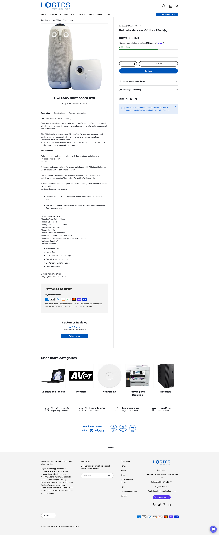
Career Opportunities (129, 491)
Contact (108, 14)
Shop (89, 14)
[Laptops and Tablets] (53, 376)
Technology (54, 14)
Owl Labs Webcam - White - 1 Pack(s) (62, 20)
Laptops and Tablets (53, 391)
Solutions (68, 14)
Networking (109, 391)
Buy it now (148, 71)
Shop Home (44, 20)
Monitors (81, 391)
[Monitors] (81, 376)
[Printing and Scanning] (137, 376)
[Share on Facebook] (131, 99)
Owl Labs (122, 26)
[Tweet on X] (126, 99)
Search (123, 470)
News (99, 14)
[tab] (45, 113)
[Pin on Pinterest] (135, 99)
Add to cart (158, 64)
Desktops (165, 391)
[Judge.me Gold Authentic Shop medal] (123, 428)
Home (43, 14)
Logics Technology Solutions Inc (56, 526)
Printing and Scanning (137, 393)
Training (81, 14)
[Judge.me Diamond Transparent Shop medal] (113, 428)
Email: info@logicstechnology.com (162, 491)
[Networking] (109, 376)
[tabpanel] (74, 197)
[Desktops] (166, 376)
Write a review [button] (74, 336)
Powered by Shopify (72, 526)
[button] (176, 6)
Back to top (110, 448)
